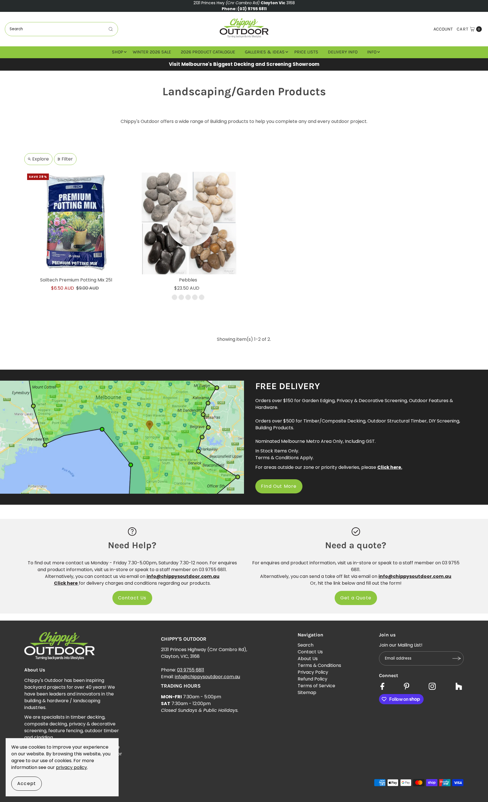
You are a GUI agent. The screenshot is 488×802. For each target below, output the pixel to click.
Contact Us (132, 598)
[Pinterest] (406, 687)
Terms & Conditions (319, 665)
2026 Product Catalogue (208, 52)
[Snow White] (201, 297)
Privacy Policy (313, 672)
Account (443, 29)
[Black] (181, 297)
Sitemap (307, 692)
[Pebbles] (188, 222)
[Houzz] (458, 687)
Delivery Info (343, 52)
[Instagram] (432, 687)
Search (305, 645)
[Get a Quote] (356, 531)
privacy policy (71, 767)
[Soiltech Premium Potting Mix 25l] (76, 222)
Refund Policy (312, 679)
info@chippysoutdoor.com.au (207, 676)
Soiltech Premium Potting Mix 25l (76, 280)
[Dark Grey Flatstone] (188, 297)
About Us (308, 658)
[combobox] (61, 29)
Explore (40, 159)
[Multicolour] (174, 297)
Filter (67, 159)
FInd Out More (279, 486)
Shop (117, 52)
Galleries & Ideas (265, 52)
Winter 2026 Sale (152, 52)
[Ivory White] (194, 297)
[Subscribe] (457, 658)
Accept (26, 783)
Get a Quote (355, 598)
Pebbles (188, 280)
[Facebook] (382, 687)
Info (371, 52)
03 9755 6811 (190, 670)
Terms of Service (316, 685)
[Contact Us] (132, 531)
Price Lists (306, 52)
